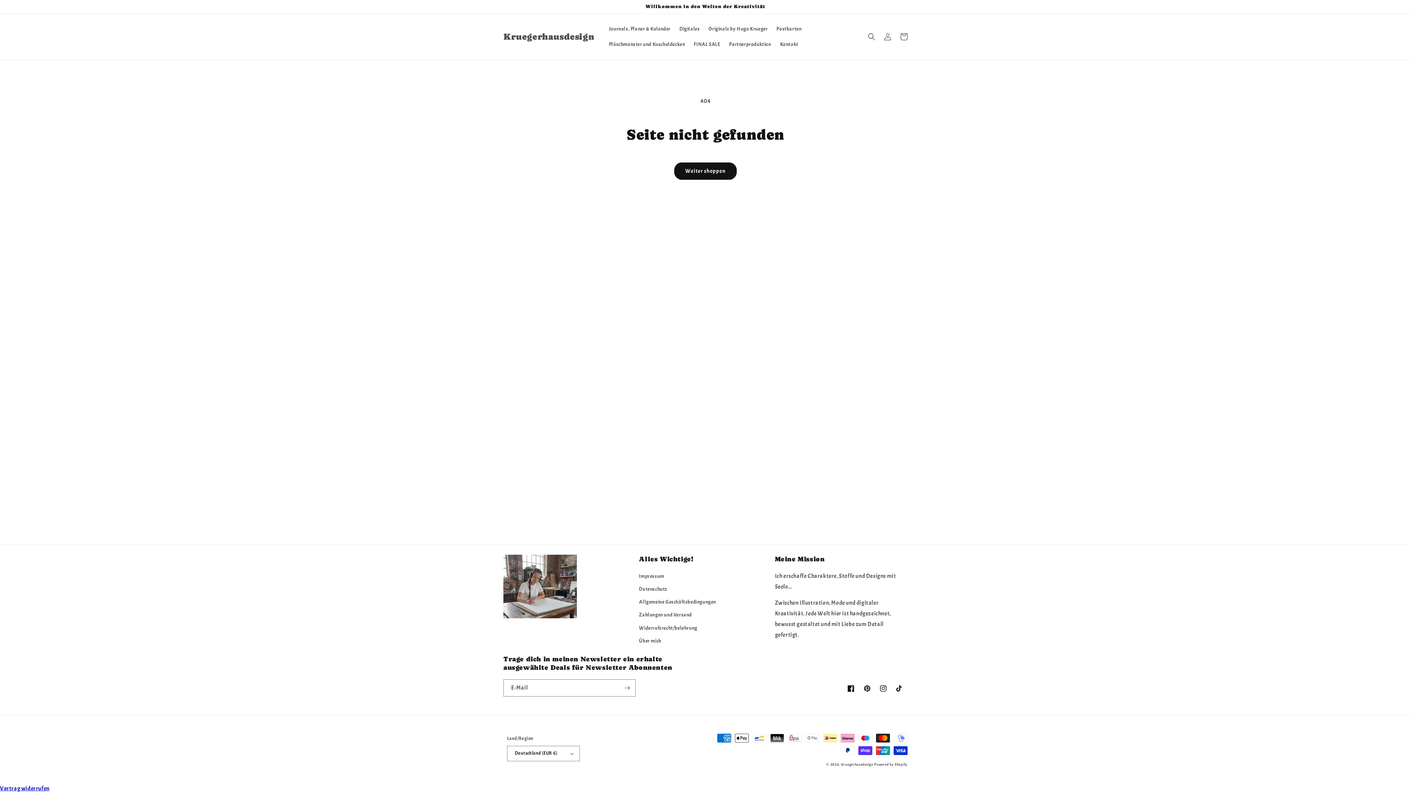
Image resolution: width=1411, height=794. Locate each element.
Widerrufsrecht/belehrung (668, 628)
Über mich (650, 641)
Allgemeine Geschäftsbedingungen (677, 602)
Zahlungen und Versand (665, 615)
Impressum (651, 576)
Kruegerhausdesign (857, 764)
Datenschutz (653, 589)
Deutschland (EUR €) (536, 753)
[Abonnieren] (627, 688)
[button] (872, 37)
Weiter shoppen (705, 171)
